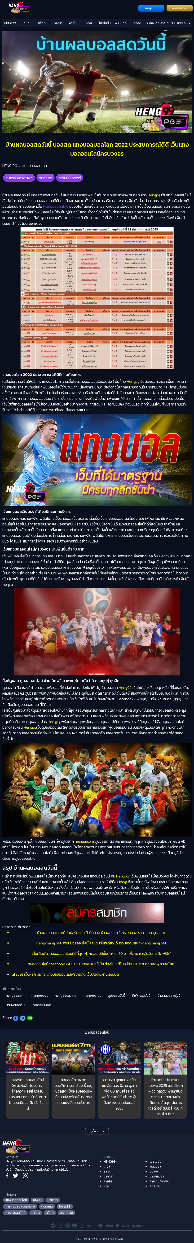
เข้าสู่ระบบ (151, 8)
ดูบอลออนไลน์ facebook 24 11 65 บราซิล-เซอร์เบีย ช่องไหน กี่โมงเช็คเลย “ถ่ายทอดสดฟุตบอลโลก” (102, 964)
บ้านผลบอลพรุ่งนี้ (169, 995)
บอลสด (136, 23)
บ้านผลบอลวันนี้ (16, 1005)
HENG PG (9, 165)
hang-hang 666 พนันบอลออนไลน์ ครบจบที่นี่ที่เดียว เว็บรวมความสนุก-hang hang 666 (101, 943)
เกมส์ (26, 23)
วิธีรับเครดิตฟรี (69, 178)
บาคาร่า (57, 23)
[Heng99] (69, 8)
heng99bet (39, 995)
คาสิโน (73, 23)
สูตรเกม (182, 23)
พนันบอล (120, 23)
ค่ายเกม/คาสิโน (167, 24)
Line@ (122, 882)
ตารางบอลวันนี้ (15, 1212)
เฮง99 (37, 1200)
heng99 (65, 1206)
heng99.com (15, 995)
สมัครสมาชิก (180, 8)
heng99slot (92, 995)
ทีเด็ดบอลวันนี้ (141, 995)
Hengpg (154, 195)
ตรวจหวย (66, 1212)
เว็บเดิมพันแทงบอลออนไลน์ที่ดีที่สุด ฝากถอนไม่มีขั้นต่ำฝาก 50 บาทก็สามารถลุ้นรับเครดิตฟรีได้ (102, 953)
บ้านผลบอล (152, 23)
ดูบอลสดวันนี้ (116, 995)
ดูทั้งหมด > (97, 1131)
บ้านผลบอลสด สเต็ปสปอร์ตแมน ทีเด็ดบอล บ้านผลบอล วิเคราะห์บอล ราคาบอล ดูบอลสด (101, 932)
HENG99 (10, 23)
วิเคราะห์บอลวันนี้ (44, 1005)
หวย (89, 23)
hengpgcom (84, 841)
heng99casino (65, 995)
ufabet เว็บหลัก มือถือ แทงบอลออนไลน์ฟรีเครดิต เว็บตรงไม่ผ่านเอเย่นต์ (65, 974)
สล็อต (42, 23)
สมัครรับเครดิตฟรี (19, 178)
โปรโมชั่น (105, 23)
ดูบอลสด (45, 178)
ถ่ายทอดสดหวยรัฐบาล (20, 1206)
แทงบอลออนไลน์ (34, 165)
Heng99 (125, 687)
